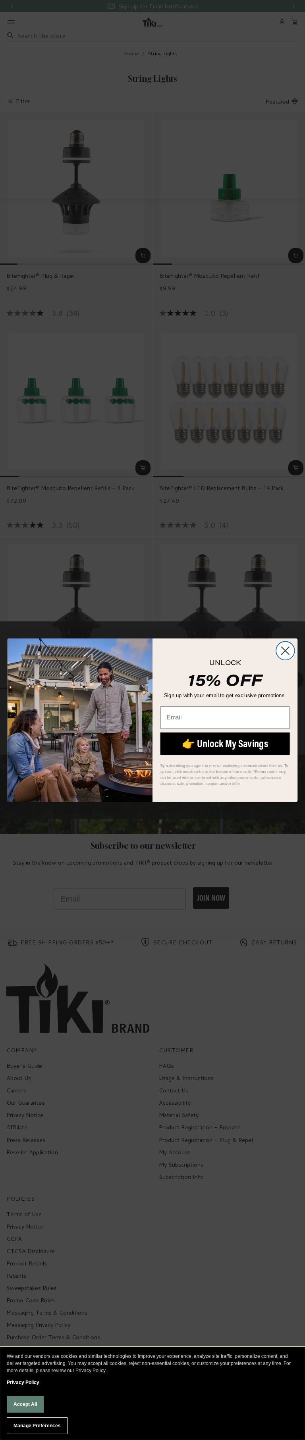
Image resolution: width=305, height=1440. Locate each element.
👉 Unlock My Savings (225, 743)
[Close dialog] (285, 650)
